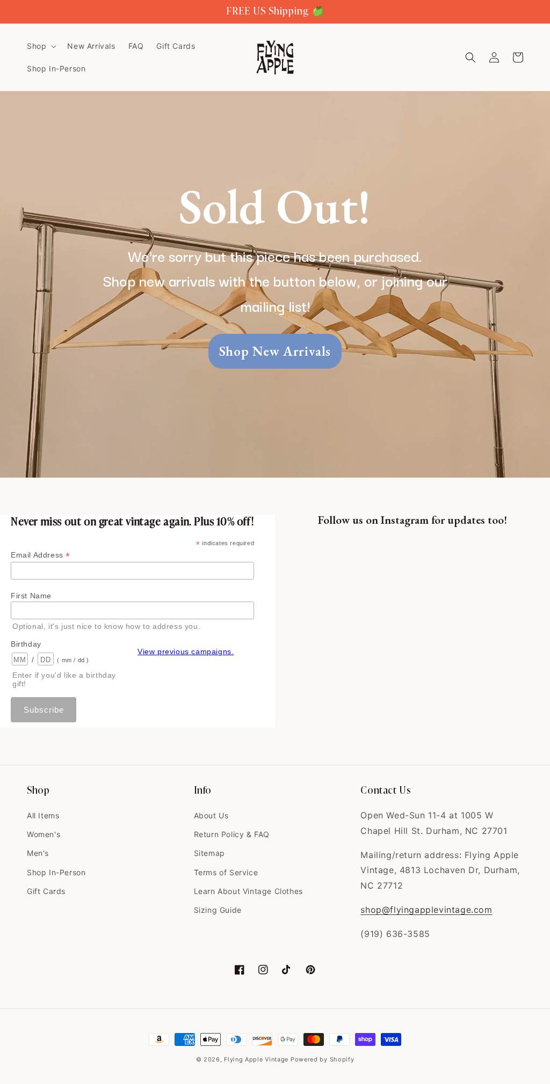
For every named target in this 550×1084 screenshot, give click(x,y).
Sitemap (209, 853)
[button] (40, 46)
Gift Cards (46, 891)
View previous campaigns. (186, 651)
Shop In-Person (56, 872)
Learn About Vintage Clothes (248, 891)
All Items (43, 815)
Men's (38, 853)
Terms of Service (226, 872)
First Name (31, 595)
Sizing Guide (218, 909)
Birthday (26, 644)
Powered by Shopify (322, 1059)
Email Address (40, 555)
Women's (43, 834)
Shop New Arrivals (275, 351)
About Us (211, 815)
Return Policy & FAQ (232, 834)
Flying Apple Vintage (256, 1059)
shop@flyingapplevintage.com (426, 909)
